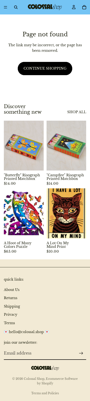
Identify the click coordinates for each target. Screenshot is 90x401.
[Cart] (84, 7)
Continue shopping (45, 68)
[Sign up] (81, 353)
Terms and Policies (45, 393)
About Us (11, 290)
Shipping (12, 306)
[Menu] (5, 7)
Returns (10, 298)
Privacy (10, 314)
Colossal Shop (34, 379)
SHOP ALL (76, 112)
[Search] (16, 7)
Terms (9, 323)
